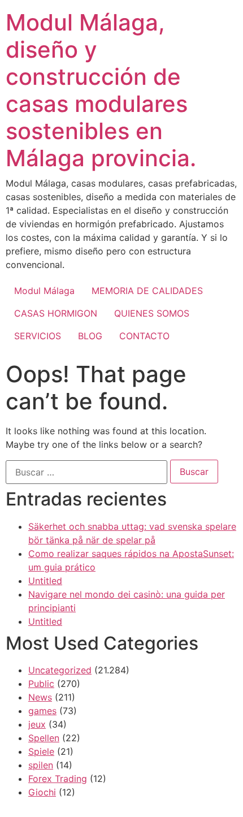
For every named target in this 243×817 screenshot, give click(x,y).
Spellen (43, 737)
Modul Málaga (44, 290)
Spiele (41, 751)
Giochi (42, 792)
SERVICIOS (37, 336)
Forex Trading (57, 778)
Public (41, 683)
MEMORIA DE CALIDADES (147, 290)
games (42, 710)
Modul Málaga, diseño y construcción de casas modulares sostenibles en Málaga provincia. (101, 90)
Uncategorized (60, 670)
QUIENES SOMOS (151, 313)
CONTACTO (144, 336)
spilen (40, 765)
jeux (37, 724)
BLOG (90, 336)
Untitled (45, 580)
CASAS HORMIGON (55, 313)
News (40, 697)
